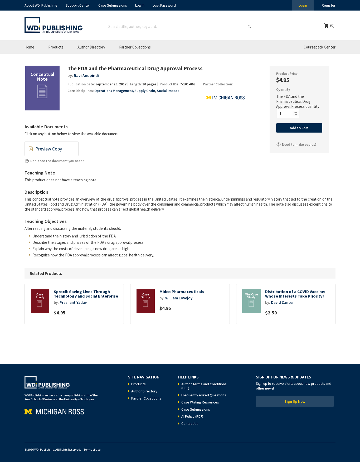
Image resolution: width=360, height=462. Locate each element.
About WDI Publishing (41, 5)
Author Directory (91, 47)
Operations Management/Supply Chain (124, 91)
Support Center (78, 5)
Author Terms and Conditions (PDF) (204, 386)
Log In (139, 5)
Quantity (283, 89)
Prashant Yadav (73, 302)
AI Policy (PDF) (192, 416)
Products (56, 47)
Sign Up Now (295, 401)
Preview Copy (48, 149)
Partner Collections (135, 47)
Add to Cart (299, 127)
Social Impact (168, 91)
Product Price (287, 73)
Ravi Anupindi (86, 75)
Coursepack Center (319, 47)
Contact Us (189, 423)
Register (328, 5)
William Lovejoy (178, 297)
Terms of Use (92, 449)
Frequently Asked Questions (203, 395)
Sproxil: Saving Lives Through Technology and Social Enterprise (86, 294)
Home (29, 47)
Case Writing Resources (200, 402)
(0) (332, 25)
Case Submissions (112, 5)
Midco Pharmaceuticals (181, 291)
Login (303, 5)
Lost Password (164, 5)
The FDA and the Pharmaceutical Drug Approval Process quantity (297, 101)
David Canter (282, 302)
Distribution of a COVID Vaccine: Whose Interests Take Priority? (295, 294)
